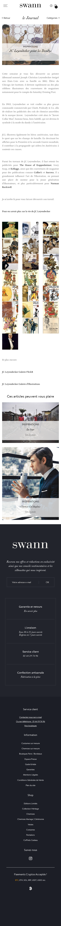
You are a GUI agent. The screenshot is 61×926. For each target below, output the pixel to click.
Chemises (30, 814)
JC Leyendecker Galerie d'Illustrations (21, 384)
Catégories (52, 18)
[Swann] (30, 5)
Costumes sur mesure (30, 743)
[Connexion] (51, 5)
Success (50, 172)
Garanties (30, 769)
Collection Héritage (30, 808)
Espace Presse (31, 759)
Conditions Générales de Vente (30, 780)
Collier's (38, 172)
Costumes (30, 829)
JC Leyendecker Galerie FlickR (17, 372)
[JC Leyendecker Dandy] (10, 245)
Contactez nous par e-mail (30, 717)
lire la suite (30, 434)
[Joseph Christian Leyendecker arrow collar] (10, 341)
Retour (7, 18)
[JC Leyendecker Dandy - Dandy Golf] (30, 261)
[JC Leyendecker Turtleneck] (10, 229)
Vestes (30, 824)
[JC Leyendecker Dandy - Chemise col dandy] (51, 245)
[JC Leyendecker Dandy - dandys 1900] (10, 261)
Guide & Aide (30, 764)
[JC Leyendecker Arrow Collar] (30, 229)
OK (47, 582)
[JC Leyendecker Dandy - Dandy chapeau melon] (51, 261)
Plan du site (30, 785)
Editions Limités (30, 803)
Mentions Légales (30, 774)
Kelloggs (15, 168)
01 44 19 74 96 (30, 656)
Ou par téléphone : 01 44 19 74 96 (30, 721)
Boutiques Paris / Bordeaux (30, 753)
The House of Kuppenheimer (34, 165)
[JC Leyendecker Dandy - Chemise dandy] (30, 245)
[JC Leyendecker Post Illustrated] (10, 277)
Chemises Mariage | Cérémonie (30, 819)
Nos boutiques (30, 725)
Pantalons (30, 835)
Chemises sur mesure (31, 748)
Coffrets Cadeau (30, 840)
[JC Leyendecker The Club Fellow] (30, 325)
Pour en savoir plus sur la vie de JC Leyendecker (26, 211)
